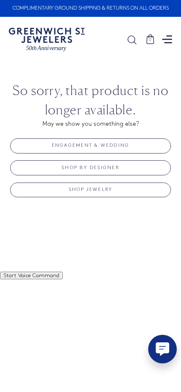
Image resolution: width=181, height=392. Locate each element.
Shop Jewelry (91, 190)
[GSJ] (47, 40)
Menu (167, 39)
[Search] (136, 39)
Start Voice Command (31, 275)
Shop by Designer (90, 168)
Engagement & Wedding (91, 145)
